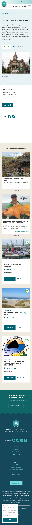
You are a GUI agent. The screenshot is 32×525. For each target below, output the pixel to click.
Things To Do (16, 451)
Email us (16, 434)
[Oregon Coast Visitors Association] (4, 4)
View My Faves (16, 46)
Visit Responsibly (16, 467)
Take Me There (15, 405)
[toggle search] (25, 6)
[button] (9, 116)
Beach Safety (16, 474)
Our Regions (16, 449)
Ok (10, 519)
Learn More (9, 279)
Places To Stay (16, 454)
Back (6, 13)
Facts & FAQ (16, 464)
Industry (28, 1)
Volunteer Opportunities (16, 469)
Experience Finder (16, 472)
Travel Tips (16, 462)
